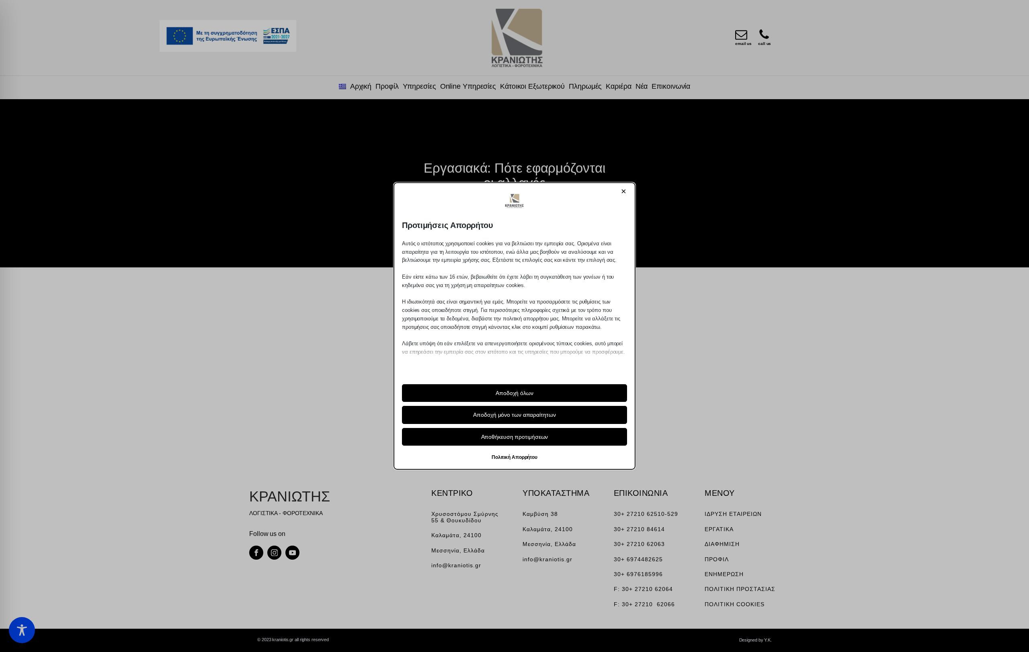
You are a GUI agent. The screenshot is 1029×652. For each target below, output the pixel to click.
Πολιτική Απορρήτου (514, 457)
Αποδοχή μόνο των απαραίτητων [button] (514, 415)
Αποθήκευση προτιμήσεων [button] (514, 437)
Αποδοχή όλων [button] (514, 393)
